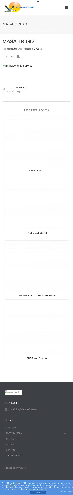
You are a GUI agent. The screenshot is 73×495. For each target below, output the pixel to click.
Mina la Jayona (37, 358)
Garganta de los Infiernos (37, 295)
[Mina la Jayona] (37, 328)
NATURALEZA (14, 433)
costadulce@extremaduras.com (24, 409)
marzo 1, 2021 (32, 49)
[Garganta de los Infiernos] (37, 266)
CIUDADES (12, 439)
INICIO (12, 427)
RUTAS (10, 444)
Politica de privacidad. (15, 468)
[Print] (20, 56)
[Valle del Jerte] (37, 203)
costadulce (12, 49)
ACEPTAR (38, 493)
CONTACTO (14, 455)
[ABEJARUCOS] (37, 141)
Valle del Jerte (37, 233)
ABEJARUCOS (37, 170)
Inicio (21, 31)
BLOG (11, 450)
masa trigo (33, 31)
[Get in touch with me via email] (18, 93)
